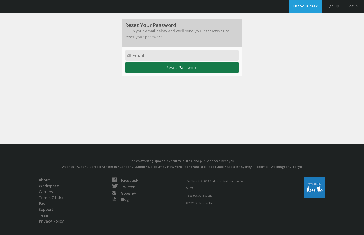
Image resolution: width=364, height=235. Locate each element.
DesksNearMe (29, 6)
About (44, 179)
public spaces (210, 161)
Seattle (232, 167)
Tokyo (297, 167)
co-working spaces (150, 161)
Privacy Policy (51, 221)
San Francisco (195, 167)
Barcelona (97, 167)
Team (44, 215)
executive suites (179, 161)
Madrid (139, 167)
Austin (82, 167)
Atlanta (68, 167)
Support (46, 209)
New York (174, 167)
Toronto (261, 167)
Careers (46, 191)
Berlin (112, 167)
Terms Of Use (51, 197)
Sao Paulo (216, 167)
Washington (280, 167)
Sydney (246, 167)
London (125, 167)
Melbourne (156, 167)
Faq (42, 203)
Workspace (49, 185)
